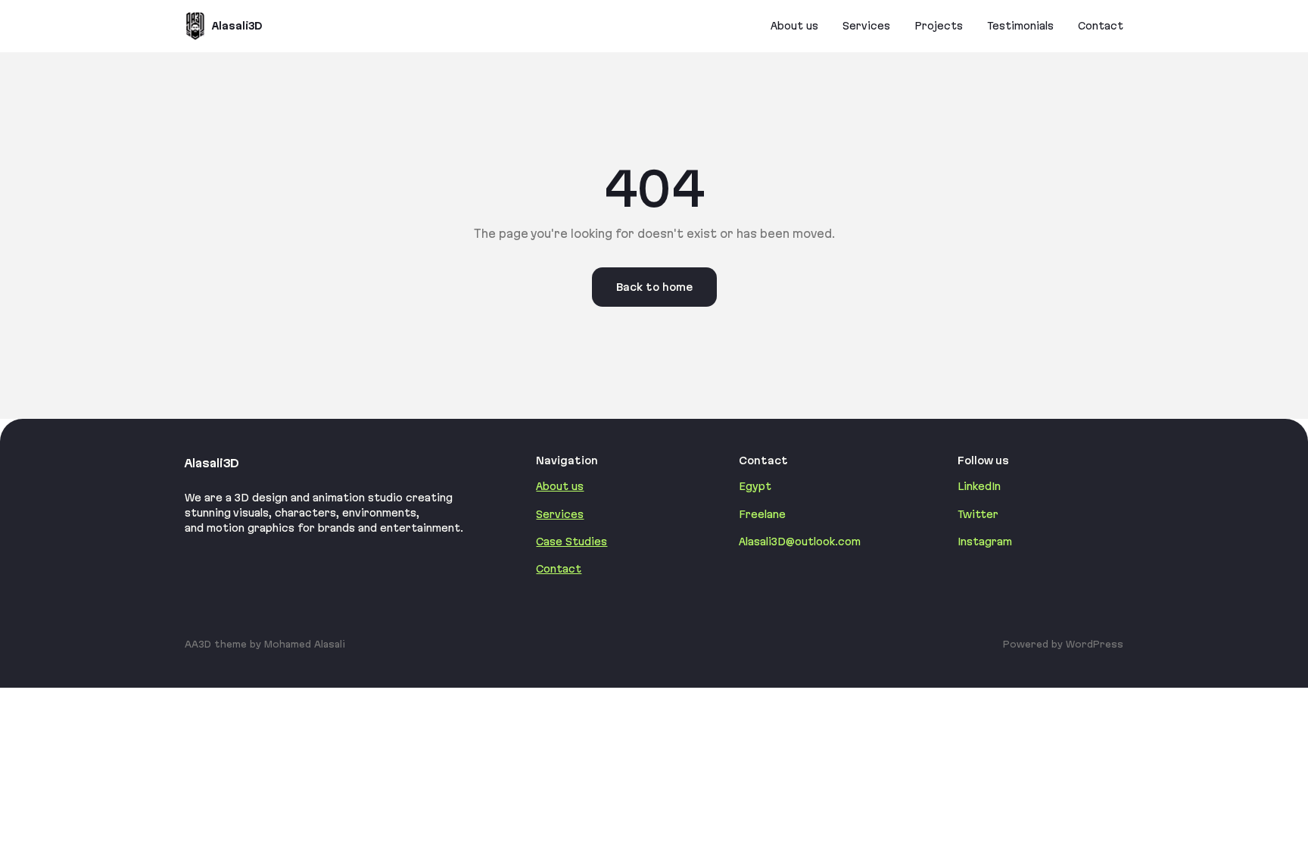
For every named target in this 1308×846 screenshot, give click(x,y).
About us (560, 486)
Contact (558, 569)
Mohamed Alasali (304, 644)
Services (560, 514)
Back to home (654, 287)
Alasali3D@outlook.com (800, 541)
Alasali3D (237, 26)
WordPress (1094, 644)
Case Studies (571, 541)
